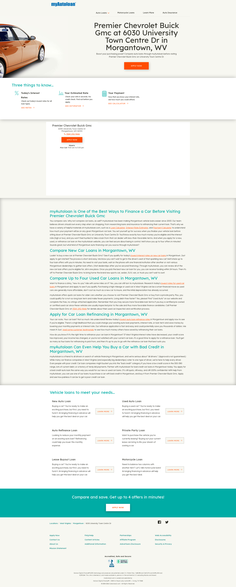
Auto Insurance (170, 12)
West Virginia (65, 523)
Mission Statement (58, 548)
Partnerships (125, 535)
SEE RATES (26, 108)
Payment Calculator (162, 227)
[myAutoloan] (118, 561)
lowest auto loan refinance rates (135, 319)
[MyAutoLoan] (63, 4)
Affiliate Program (128, 539)
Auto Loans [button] (101, 13)
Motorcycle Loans (125, 12)
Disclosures (160, 539)
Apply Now (136, 66)
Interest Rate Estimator (137, 227)
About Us (54, 544)
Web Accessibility (163, 535)
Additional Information (95, 544)
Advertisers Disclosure (130, 544)
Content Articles (92, 539)
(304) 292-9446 (79, 309)
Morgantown (78, 523)
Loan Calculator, (118, 227)
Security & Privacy (163, 544)
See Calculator (116, 103)
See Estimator (73, 106)
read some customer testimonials (78, 329)
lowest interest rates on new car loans (148, 255)
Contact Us (55, 539)
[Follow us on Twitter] (166, 521)
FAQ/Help (89, 535)
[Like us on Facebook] (159, 521)
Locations (54, 523)
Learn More (148, 12)
